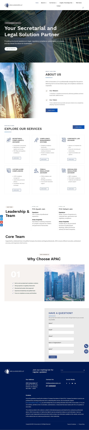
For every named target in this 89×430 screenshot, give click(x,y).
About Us (43, 2)
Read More (51, 110)
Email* (50, 329)
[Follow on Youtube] (72, 383)
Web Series (79, 2)
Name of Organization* (55, 342)
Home (37, 2)
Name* (51, 323)
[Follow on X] (69, 383)
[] (86, 347)
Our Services (52, 2)
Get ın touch (10, 48)
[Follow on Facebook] (67, 383)
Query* (50, 349)
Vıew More (79, 127)
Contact (58, 6)
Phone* (51, 336)
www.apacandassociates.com (33, 402)
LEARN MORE (16, 158)
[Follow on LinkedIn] (75, 383)
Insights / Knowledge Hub (66, 2)
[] (86, 353)
